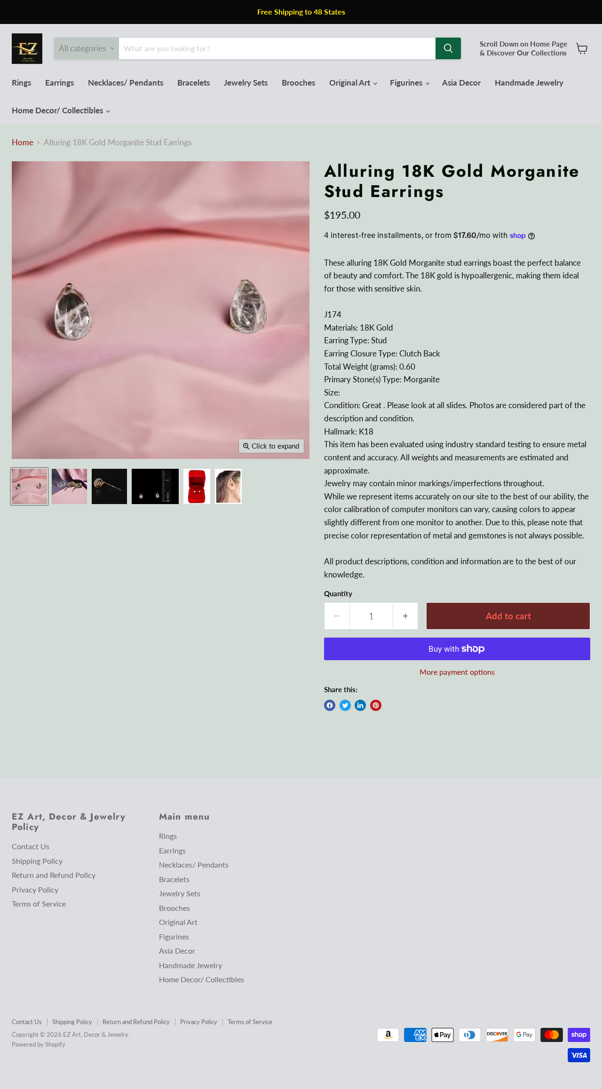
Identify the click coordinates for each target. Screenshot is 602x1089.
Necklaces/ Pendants (125, 82)
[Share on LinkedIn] (360, 705)
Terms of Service (39, 903)
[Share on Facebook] (329, 705)
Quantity (338, 594)
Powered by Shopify (38, 1044)
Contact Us (30, 846)
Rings (21, 82)
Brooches (298, 82)
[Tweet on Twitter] (345, 705)
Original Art (350, 82)
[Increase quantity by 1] (406, 616)
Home (22, 142)
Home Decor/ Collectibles (58, 110)
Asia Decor (461, 82)
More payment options (457, 672)
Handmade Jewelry (529, 82)
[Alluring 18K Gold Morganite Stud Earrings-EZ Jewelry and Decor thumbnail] (29, 486)
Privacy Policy (35, 889)
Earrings (59, 82)
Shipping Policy (37, 860)
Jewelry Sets (246, 82)
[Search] (448, 48)
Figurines (407, 82)
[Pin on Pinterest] (375, 705)
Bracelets (193, 82)
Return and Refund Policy (53, 874)
